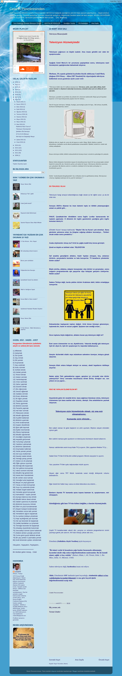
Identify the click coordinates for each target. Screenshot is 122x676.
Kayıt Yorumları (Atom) (61, 663)
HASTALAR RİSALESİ (52, 23)
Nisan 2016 (20, 122)
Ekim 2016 (19, 107)
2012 (16, 153)
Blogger (75, 671)
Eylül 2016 (19, 109)
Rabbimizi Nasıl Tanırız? (23, 126)
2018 (16, 94)
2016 (16, 99)
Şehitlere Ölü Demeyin (23, 131)
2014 (16, 148)
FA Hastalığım (83, 23)
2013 (16, 150)
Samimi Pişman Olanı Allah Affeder (31, 222)
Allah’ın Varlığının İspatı (28, 289)
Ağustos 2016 (20, 112)
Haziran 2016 (20, 117)
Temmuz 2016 (21, 114)
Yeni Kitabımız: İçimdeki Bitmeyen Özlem (27, 23)
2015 (16, 145)
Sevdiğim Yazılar (69, 23)
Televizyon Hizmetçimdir (23, 129)
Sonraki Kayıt (54, 660)
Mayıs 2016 (20, 119)
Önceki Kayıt (104, 660)
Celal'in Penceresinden (27, 9)
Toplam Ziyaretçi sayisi (20, 164)
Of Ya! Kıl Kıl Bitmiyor (22, 134)
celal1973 (18, 571)
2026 (16, 82)
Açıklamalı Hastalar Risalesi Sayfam (31, 308)
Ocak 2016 (19, 142)
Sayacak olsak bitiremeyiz (28, 213)
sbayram (54, 671)
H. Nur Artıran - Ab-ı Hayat (29, 241)
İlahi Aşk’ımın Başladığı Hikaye (25, 136)
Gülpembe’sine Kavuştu (28, 270)
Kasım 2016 (20, 104)
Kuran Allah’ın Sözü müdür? (29, 299)
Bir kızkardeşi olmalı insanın (29, 251)
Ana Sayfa (95, 23)
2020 (16, 89)
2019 (16, 92)
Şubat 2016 (20, 139)
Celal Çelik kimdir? (26, 203)
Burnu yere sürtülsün (27, 260)
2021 (16, 87)
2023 (16, 84)
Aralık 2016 (20, 102)
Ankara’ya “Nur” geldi (27, 193)
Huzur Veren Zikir (26, 184)
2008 (16, 155)
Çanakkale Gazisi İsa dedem (29, 280)
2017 (16, 97)
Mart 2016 (19, 124)
